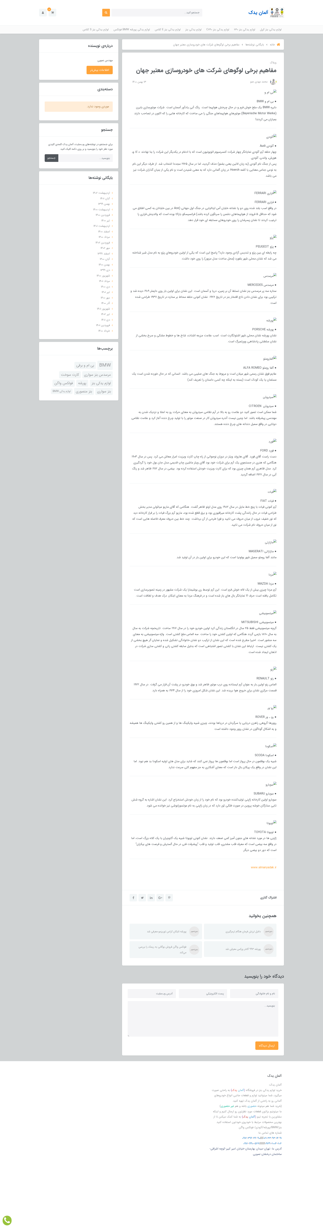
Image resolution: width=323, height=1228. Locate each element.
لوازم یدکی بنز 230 (244, 29)
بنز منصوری (84, 391)
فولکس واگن (63, 383)
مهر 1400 (105, 298)
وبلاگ (273, 63)
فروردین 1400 (103, 215)
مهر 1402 (105, 248)
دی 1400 (105, 287)
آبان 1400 (105, 259)
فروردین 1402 (103, 242)
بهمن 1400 (104, 264)
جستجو (51, 158)
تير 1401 (106, 292)
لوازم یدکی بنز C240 (217, 29)
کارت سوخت (70, 375)
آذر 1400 (105, 303)
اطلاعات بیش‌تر (99, 70)
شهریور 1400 (103, 275)
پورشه (82, 383)
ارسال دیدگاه (267, 1045)
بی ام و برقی (85, 365)
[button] (52, 12)
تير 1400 (105, 220)
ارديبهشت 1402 (101, 193)
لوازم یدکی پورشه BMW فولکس (131, 29)
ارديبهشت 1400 (101, 209)
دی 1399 (105, 270)
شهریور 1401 (103, 309)
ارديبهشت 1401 (101, 226)
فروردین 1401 (103, 325)
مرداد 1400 (104, 237)
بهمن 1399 (104, 204)
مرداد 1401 (104, 281)
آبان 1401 (105, 198)
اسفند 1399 (104, 253)
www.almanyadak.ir (263, 867)
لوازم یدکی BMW (62, 391)
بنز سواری (104, 391)
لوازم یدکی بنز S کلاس (96, 29)
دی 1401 (105, 320)
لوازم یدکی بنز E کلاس (168, 29)
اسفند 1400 (104, 231)
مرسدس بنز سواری (97, 375)
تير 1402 (105, 314)
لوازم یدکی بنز (193, 29)
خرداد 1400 (104, 331)
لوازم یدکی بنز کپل (271, 29)
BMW (105, 365)
